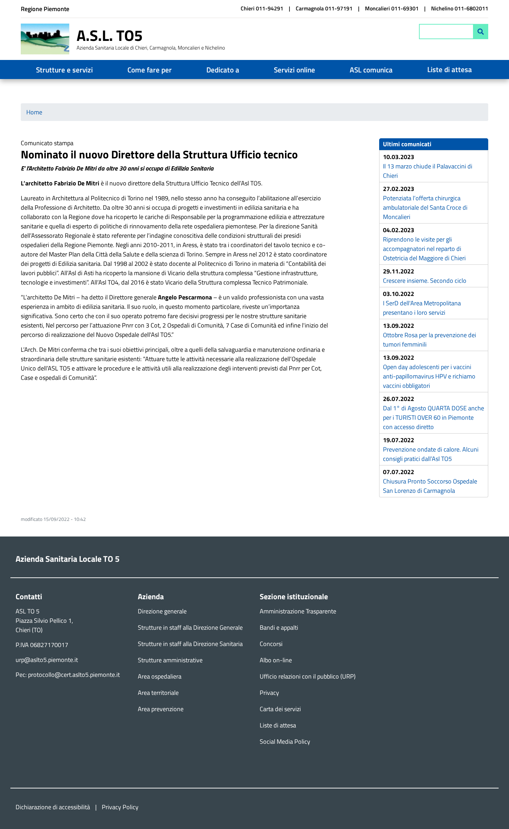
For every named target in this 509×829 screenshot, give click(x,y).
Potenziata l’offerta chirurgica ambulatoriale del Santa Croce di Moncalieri (425, 207)
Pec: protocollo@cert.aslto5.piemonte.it (68, 674)
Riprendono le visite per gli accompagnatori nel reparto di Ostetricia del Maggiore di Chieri (424, 249)
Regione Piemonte (45, 9)
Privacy (269, 692)
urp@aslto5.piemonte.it (47, 659)
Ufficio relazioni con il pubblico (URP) (308, 676)
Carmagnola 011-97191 (324, 8)
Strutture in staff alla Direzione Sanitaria (190, 643)
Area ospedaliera (159, 676)
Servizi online (294, 69)
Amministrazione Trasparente (298, 611)
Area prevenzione (161, 709)
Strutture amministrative (170, 660)
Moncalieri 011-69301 (392, 8)
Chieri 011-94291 (262, 8)
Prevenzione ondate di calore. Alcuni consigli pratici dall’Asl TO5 (431, 454)
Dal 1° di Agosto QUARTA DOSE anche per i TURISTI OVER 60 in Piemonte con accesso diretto (433, 417)
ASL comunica (371, 69)
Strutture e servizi (64, 69)
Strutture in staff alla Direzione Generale (190, 627)
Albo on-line (276, 660)
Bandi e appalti (279, 627)
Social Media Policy (285, 741)
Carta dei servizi (280, 709)
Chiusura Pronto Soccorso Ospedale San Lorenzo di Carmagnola (430, 486)
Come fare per (149, 69)
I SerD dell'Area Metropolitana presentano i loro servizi (422, 307)
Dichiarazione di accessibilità (53, 807)
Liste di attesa (449, 69)
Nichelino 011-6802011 (459, 8)
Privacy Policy (120, 807)
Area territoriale (158, 692)
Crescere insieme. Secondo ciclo (424, 280)
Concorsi (271, 643)
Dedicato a (222, 69)
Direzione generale (162, 611)
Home (34, 112)
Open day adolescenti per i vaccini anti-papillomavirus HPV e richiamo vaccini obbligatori (429, 376)
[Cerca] (480, 31)
